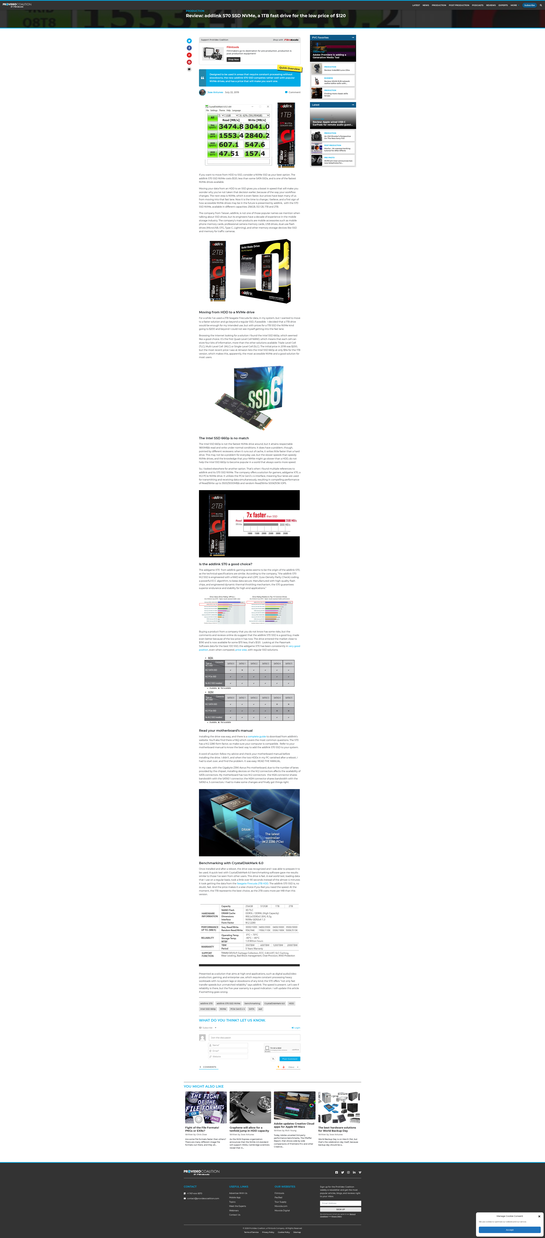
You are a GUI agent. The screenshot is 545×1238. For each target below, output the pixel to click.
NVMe (223, 1009)
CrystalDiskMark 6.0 (274, 1003)
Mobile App (234, 1197)
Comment (294, 92)
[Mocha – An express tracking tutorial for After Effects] (316, 148)
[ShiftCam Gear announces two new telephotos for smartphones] (316, 160)
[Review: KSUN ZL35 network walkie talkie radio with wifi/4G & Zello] (316, 81)
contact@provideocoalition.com (203, 1198)
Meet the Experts (237, 1206)
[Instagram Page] (348, 1172)
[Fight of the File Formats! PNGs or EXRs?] (206, 1107)
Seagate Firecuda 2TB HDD (252, 883)
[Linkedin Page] (354, 1172)
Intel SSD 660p (208, 1009)
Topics (232, 1202)
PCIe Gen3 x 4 (237, 1009)
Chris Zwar (201, 1134)
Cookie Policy (284, 1232)
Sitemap (297, 1232)
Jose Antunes (215, 92)
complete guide (256, 736)
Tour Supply (280, 1202)
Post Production (459, 5)
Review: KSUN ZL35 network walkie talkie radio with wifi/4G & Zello (337, 83)
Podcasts (477, 5)
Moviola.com (281, 1206)
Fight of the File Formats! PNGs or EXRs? (202, 1129)
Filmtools (279, 1193)
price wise (241, 649)
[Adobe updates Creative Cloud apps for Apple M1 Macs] (295, 1105)
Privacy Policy (337, 1216)
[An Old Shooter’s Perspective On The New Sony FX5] (316, 136)
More (514, 5)
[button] (539, 1216)
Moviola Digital (282, 1210)
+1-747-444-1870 (194, 1193)
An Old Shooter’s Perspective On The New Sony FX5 (337, 137)
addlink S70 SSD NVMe (228, 1003)
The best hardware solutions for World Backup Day (337, 1129)
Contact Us (234, 1215)
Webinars (234, 1210)
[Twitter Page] (342, 1172)
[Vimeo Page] (360, 1172)
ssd (260, 1009)
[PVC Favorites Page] (353, 37)
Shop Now (233, 59)
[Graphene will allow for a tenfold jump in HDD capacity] (250, 1107)
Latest (416, 5)
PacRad (278, 1197)
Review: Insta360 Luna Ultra (337, 70)
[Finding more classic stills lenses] (316, 93)
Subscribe (529, 5)
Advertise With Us (238, 1193)
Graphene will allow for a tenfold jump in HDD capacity (249, 1129)
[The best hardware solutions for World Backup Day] (339, 1107)
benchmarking (252, 1003)
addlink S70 (206, 1003)
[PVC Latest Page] (353, 104)
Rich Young (290, 1130)
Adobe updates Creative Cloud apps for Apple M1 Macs (294, 1125)
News (426, 5)
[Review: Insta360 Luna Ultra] (316, 68)
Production (439, 5)
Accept (510, 1229)
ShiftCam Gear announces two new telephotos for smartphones (338, 163)
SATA (251, 1009)
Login (297, 1027)
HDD (291, 1003)
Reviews (491, 5)
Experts (503, 5)
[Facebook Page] (336, 1172)
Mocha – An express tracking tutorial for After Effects (337, 149)
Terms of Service (251, 1232)
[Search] (541, 5)
